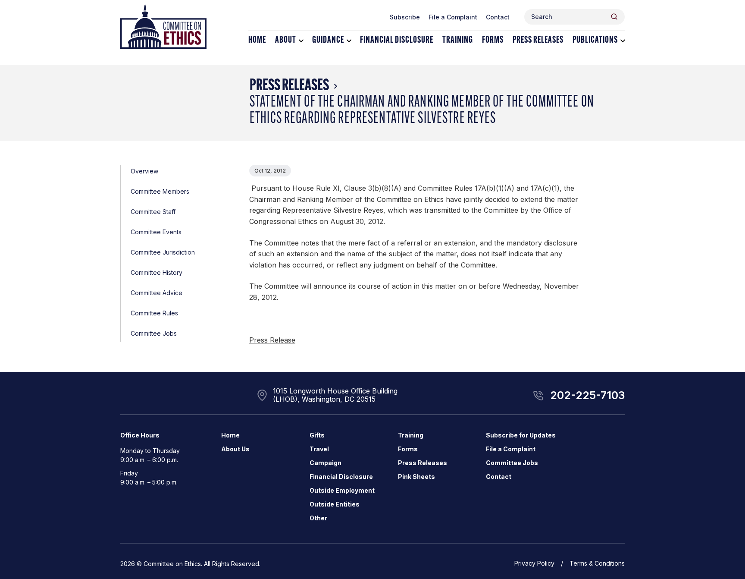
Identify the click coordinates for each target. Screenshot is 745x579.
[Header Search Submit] (614, 16)
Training (457, 40)
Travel (319, 449)
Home (257, 40)
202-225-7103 (587, 395)
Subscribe (405, 17)
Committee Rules (154, 313)
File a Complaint (453, 17)
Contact (498, 17)
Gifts (317, 435)
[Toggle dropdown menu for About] (301, 41)
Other (318, 518)
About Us (235, 449)
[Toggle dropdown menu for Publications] (623, 41)
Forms (493, 40)
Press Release (272, 340)
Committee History (156, 272)
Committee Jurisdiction (163, 252)
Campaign (325, 462)
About (285, 40)
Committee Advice (156, 292)
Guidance (328, 40)
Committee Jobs (154, 333)
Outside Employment (342, 490)
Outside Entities (335, 504)
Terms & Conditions (597, 563)
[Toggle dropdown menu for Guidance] (349, 41)
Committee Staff (153, 211)
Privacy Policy (534, 563)
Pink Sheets (416, 476)
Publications (595, 40)
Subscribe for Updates (521, 435)
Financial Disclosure (396, 40)
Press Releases (538, 40)
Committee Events (156, 232)
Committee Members (160, 191)
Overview (144, 171)
